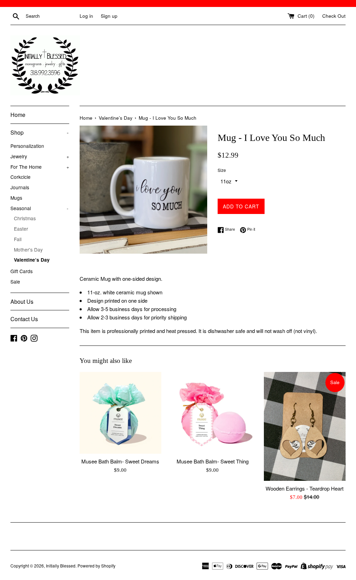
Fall (18, 239)
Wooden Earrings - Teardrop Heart (304, 488)
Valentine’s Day (32, 259)
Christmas (25, 218)
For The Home (39, 166)
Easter (21, 228)
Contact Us (24, 319)
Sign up (109, 16)
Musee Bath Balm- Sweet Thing (213, 461)
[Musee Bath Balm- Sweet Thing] (212, 413)
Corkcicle (20, 176)
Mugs (16, 197)
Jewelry (39, 156)
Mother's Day (28, 249)
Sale (15, 281)
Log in (86, 16)
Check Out (334, 16)
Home (17, 115)
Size (222, 170)
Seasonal (39, 208)
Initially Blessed (60, 566)
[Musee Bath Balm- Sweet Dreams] (120, 413)
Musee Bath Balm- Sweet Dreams (120, 461)
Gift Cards (21, 271)
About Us (21, 301)
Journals (19, 187)
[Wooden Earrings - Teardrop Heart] (305, 426)
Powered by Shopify (96, 566)
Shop (39, 132)
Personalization (27, 145)
